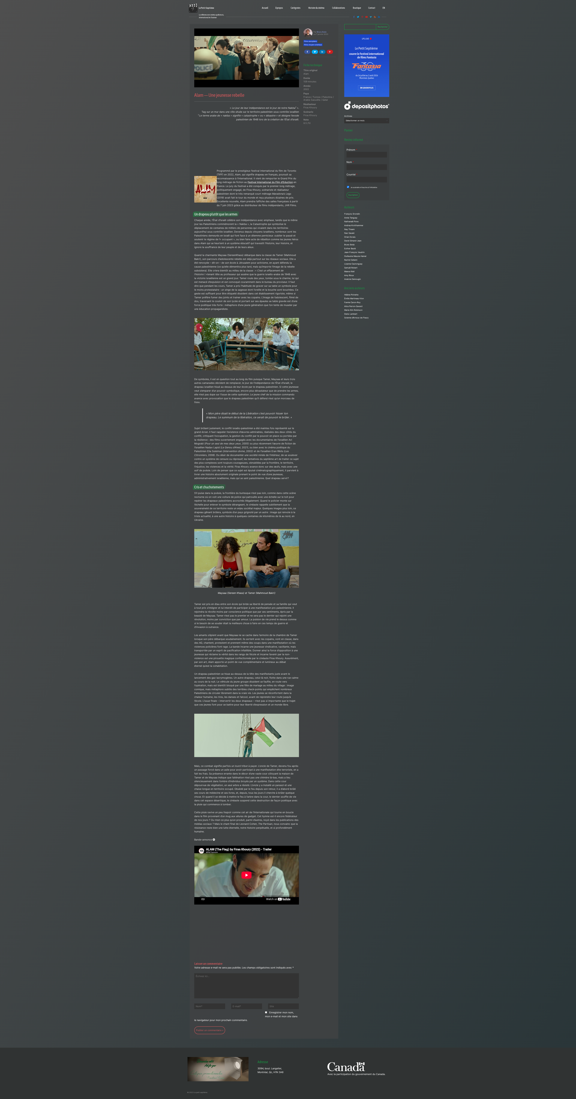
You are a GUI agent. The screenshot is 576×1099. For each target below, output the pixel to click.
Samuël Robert (350, 268)
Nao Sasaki (349, 233)
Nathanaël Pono (351, 221)
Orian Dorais (350, 237)
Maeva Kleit (349, 271)
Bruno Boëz (322, 32)
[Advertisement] (246, 147)
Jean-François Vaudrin (354, 252)
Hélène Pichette (351, 295)
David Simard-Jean (352, 241)
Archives (348, 116)
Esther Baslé (350, 248)
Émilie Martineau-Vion (354, 298)
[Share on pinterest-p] (330, 52)
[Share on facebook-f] (307, 52)
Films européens (310, 41)
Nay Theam (349, 229)
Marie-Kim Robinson (353, 310)
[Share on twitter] (315, 52)
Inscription (353, 195)
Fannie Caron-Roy (352, 302)
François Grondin (352, 214)
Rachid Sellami (350, 260)
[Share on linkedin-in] (322, 52)
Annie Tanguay (350, 218)
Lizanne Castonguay (353, 264)
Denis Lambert (350, 314)
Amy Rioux (349, 275)
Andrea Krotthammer (353, 225)
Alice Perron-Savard (353, 306)
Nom (350, 162)
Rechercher (382, 27)
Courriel (351, 174)
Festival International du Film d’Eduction (270, 182)
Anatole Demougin (352, 279)
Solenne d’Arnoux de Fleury (356, 318)
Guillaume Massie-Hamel (355, 256)
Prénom (351, 149)
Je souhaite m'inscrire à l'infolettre (364, 187)
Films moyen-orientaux (313, 45)
